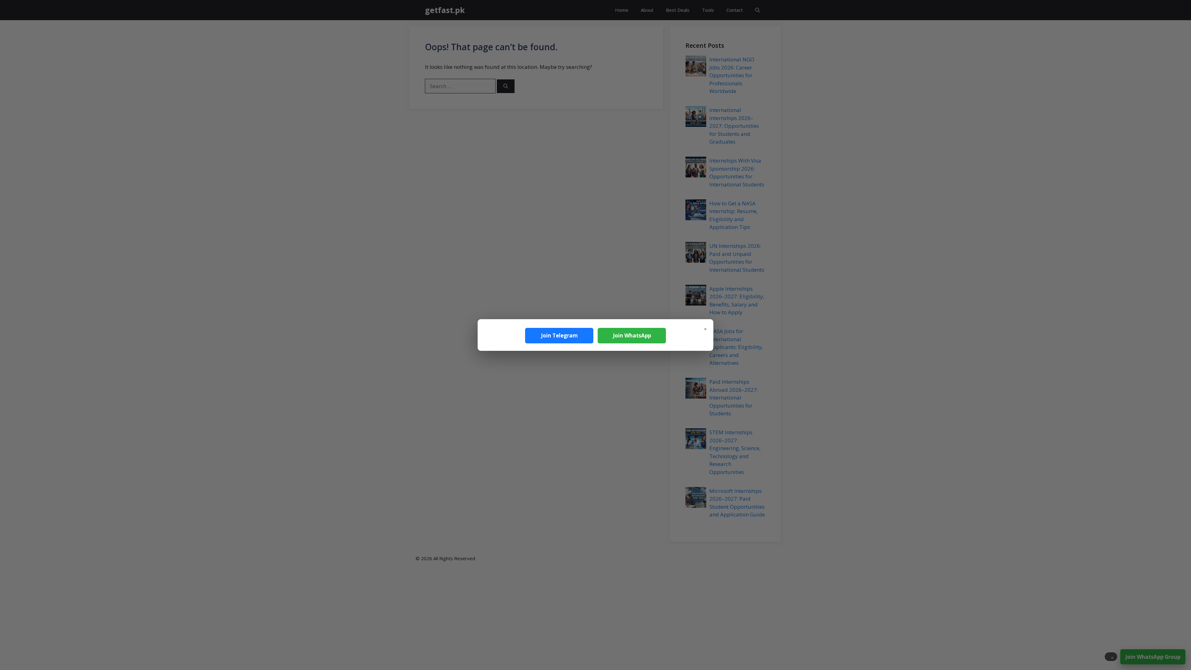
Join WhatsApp (632, 335)
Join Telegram (559, 335)
